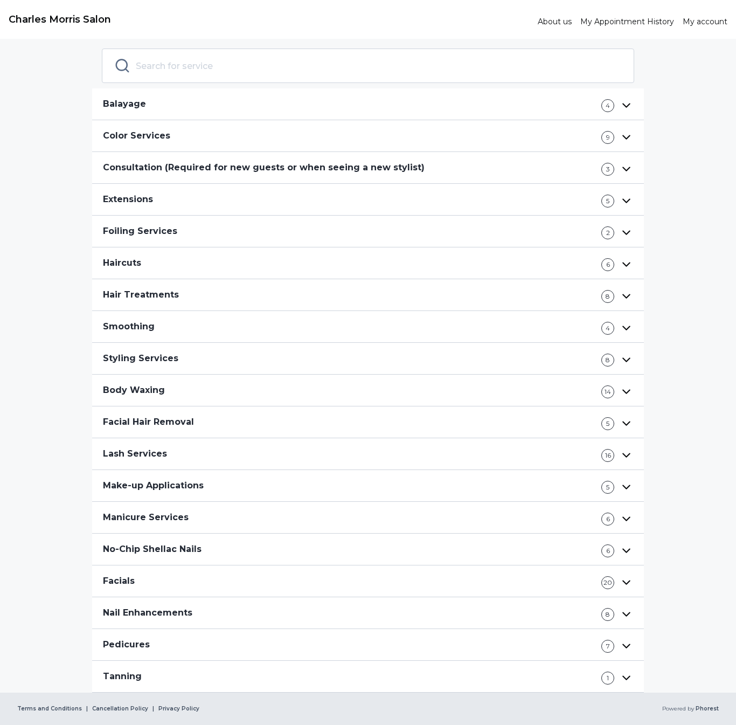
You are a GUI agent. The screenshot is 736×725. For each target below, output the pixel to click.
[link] (269, 19)
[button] (368, 104)
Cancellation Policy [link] (120, 709)
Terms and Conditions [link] (49, 709)
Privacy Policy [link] (178, 709)
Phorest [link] (707, 709)
